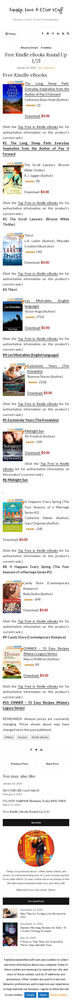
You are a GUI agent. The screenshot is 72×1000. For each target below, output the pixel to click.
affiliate (9, 737)
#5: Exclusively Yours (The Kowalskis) (31, 420)
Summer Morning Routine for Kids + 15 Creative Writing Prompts (43, 929)
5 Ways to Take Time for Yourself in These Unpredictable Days (41, 943)
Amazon (22, 737)
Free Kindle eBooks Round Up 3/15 (26, 811)
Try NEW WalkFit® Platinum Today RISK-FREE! (34, 801)
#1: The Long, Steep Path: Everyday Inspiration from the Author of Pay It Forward (36, 148)
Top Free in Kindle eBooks (38, 127)
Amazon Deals (29, 47)
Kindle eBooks (40, 737)
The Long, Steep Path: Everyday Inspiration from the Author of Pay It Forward (47, 88)
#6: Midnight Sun (15, 480)
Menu (12, 33)
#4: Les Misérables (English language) (31, 355)
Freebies (46, 47)
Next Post (52, 763)
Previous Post (19, 763)
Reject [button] (43, 994)
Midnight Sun (34, 431)
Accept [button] (30, 994)
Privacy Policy (58, 994)
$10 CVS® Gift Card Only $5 (21, 790)
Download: (33, 116)
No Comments (47, 67)
